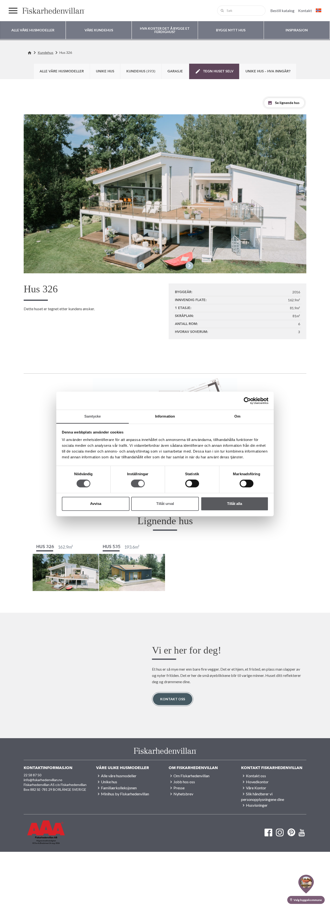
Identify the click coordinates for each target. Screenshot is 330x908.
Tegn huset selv (218, 71)
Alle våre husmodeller (62, 71)
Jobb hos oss (184, 781)
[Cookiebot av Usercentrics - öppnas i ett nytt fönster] (247, 400)
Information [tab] (165, 416)
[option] (165, 193)
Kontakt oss (172, 699)
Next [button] (189, 265)
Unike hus (105, 71)
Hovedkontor (257, 781)
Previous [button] (140, 265)
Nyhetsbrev (183, 793)
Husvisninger (257, 805)
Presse (179, 787)
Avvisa (95, 504)
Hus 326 (65, 52)
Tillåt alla (234, 504)
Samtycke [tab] (92, 416)
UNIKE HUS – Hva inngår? (267, 71)
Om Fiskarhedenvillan (191, 775)
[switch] (138, 484)
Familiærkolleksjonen (119, 787)
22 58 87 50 (32, 775)
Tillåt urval (165, 504)
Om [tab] (237, 416)
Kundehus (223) (140, 71)
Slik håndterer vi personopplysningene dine (262, 796)
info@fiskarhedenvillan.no (43, 780)
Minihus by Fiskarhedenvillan (125, 793)
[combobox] (241, 11)
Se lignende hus (287, 103)
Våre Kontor (256, 787)
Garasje (175, 71)
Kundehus (45, 52)
